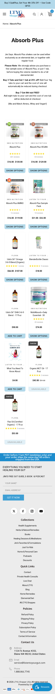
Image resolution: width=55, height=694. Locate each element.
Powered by (23, 684)
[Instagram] (32, 511)
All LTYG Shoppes (27, 602)
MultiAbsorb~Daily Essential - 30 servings (39, 312)
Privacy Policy (27, 623)
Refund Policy (27, 614)
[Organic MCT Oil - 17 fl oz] (38, 351)
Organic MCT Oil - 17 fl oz (39, 368)
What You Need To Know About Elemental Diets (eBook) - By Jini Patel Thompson (15, 368)
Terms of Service (27, 632)
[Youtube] (41, 511)
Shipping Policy (27, 619)
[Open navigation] (4, 14)
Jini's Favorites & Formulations (27, 543)
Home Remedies (27, 594)
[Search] (34, 14)
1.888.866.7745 (22, 671)
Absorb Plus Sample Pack (39, 203)
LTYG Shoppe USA (22, 681)
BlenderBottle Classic (39, 257)
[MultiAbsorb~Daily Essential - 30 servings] (38, 295)
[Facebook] (23, 511)
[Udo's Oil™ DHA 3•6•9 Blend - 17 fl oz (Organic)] (15, 295)
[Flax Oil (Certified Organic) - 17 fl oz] (15, 405)
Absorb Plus (15, 145)
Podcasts (27, 556)
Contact (27, 572)
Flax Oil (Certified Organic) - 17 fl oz (15, 421)
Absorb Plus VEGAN (39, 145)
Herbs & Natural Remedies (27, 530)
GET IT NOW (13, 497)
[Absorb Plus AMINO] (15, 186)
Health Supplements (27, 526)
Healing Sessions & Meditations (27, 538)
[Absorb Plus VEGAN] (38, 130)
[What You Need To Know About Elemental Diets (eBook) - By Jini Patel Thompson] (15, 351)
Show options (14, 170)
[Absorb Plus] (15, 130)
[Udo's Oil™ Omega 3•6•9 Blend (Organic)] (15, 242)
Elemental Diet (27, 598)
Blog (27, 589)
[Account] (41, 14)
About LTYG (27, 585)
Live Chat (27, 581)
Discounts (27, 560)
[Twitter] (13, 511)
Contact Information (27, 636)
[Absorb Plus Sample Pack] (38, 186)
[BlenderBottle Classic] (38, 242)
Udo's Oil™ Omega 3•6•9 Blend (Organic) (14, 259)
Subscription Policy (27, 627)
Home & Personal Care (27, 552)
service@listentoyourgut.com (29, 662)
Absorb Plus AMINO (15, 201)
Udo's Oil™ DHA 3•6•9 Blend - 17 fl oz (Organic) (15, 312)
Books (27, 534)
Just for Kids (27, 547)
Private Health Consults (27, 576)
